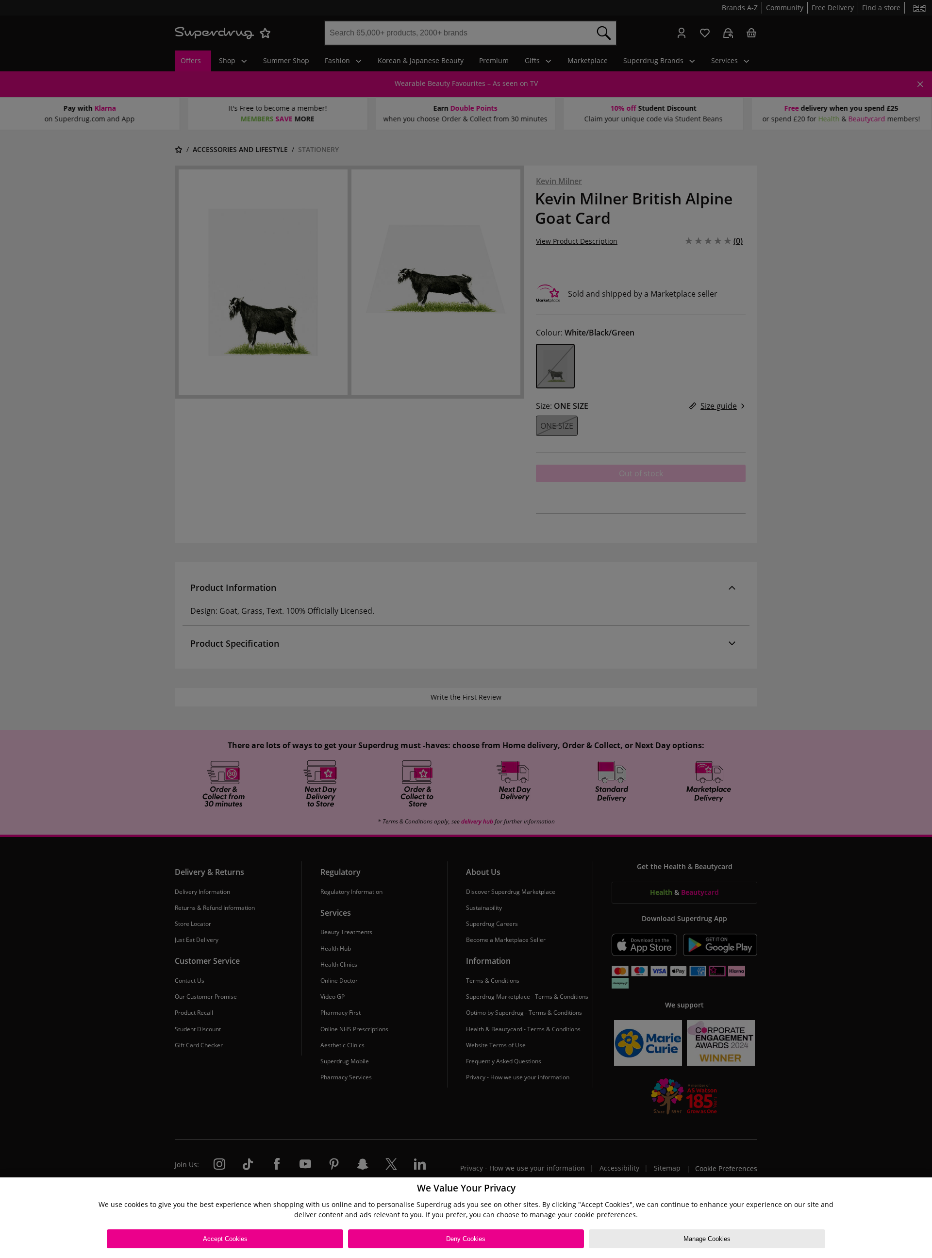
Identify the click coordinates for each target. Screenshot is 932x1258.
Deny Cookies (465, 1238)
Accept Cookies (225, 1238)
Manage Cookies (707, 1238)
